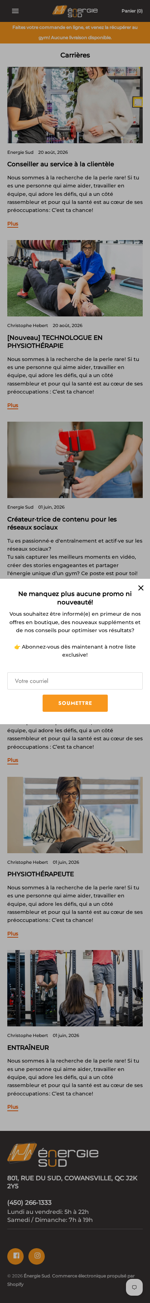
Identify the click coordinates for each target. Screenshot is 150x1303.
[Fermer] (141, 588)
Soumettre (75, 703)
